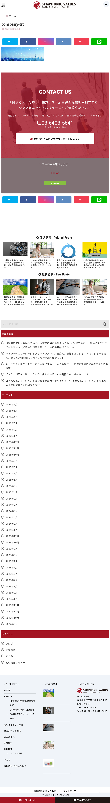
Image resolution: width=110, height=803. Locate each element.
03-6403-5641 (57, 123)
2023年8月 (12, 555)
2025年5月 (12, 486)
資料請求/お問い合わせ (15, 766)
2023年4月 (12, 580)
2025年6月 (12, 479)
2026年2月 (12, 429)
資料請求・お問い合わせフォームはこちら (57, 138)
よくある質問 (16, 753)
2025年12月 (12, 442)
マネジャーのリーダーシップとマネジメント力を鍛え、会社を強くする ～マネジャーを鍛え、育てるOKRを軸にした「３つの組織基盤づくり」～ (56, 355)
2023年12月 (12, 536)
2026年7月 (12, 404)
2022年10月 (12, 617)
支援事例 (10, 650)
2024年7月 (12, 504)
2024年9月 (12, 498)
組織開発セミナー (15, 662)
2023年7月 (12, 561)
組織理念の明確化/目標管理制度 (22, 702)
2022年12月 (12, 605)
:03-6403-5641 (83, 800)
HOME (7, 690)
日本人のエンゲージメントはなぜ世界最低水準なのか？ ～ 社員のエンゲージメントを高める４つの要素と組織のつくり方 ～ (56, 382)
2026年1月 (12, 435)
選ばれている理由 (12, 731)
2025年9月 (12, 461)
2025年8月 (12, 467)
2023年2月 (12, 592)
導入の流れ (9, 737)
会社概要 (8, 748)
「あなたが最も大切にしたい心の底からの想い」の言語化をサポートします (47, 374)
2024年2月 (12, 523)
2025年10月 (12, 454)
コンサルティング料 (13, 725)
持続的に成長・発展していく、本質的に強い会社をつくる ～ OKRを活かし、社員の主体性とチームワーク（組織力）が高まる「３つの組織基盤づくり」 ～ (56, 345)
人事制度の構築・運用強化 (22, 709)
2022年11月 (12, 611)
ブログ (9, 643)
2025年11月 (12, 448)
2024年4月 (12, 517)
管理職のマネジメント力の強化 (22, 716)
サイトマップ (69, 791)
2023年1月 (12, 599)
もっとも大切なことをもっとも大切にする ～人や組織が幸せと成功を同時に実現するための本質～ (57, 366)
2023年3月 (12, 586)
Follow (55, 173)
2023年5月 (12, 573)
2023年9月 (12, 548)
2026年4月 (12, 417)
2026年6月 (12, 410)
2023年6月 (12, 567)
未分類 (9, 656)
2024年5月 (12, 511)
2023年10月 (12, 542)
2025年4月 (12, 492)
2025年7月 (12, 473)
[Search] (104, 324)
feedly (56, 183)
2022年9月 (12, 624)
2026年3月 (12, 423)
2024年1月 (12, 529)
